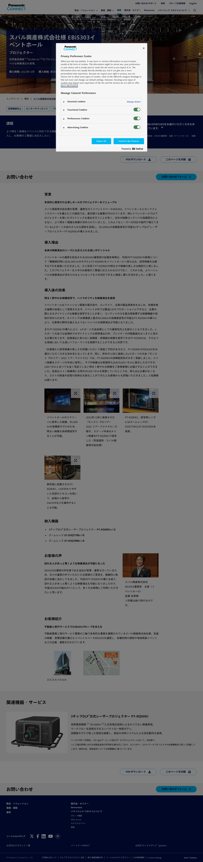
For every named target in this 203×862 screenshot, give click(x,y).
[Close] (143, 48)
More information (69, 86)
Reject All (101, 141)
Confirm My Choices (128, 141)
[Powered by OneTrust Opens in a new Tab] (133, 149)
